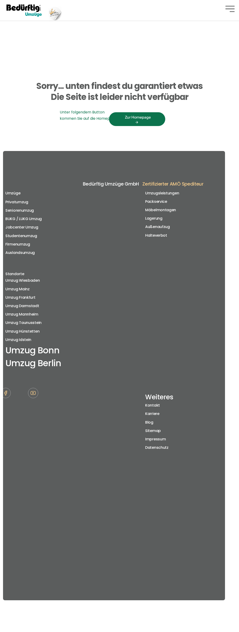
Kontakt (152, 405)
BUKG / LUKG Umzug (23, 218)
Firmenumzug (17, 244)
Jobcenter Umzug (21, 227)
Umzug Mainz (17, 289)
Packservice (156, 201)
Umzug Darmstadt (22, 306)
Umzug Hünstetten (22, 331)
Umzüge (12, 193)
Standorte (14, 274)
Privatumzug (16, 202)
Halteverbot (156, 235)
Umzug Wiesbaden (22, 280)
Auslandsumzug (20, 252)
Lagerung (153, 218)
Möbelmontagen (160, 210)
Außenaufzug (157, 226)
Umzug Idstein (18, 339)
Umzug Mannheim (21, 314)
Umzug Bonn (32, 350)
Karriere (152, 413)
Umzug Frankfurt (20, 297)
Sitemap (153, 430)
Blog (149, 422)
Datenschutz (157, 447)
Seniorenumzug (19, 210)
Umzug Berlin (33, 363)
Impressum (155, 439)
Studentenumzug (21, 236)
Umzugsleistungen (162, 193)
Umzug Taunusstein (23, 322)
